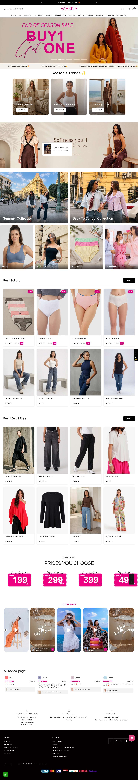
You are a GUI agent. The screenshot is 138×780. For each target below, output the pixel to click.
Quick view (64, 150)
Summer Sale (28, 15)
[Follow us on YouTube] (126, 741)
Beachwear (48, 15)
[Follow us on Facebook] (111, 741)
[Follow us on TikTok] (131, 741)
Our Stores (55, 753)
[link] (18, 317)
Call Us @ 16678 (57, 741)
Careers (54, 744)
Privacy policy (8, 753)
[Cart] (133, 9)
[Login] (129, 9)
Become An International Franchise (63, 747)
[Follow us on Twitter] (116, 741)
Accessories (110, 15)
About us (6, 741)
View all (128, 280)
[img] (9, 681)
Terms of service (9, 750)
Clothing (81, 15)
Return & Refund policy (11, 747)
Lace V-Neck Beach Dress (61, 148)
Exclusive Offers (60, 15)
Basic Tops (72, 15)
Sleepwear (90, 15)
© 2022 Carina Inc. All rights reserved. (36, 763)
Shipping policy (8, 744)
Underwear (99, 15)
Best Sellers (38, 15)
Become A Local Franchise (60, 750)
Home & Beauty (122, 15)
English (122, 9)
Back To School (16, 15)
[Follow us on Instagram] (121, 741)
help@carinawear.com (59, 756)
